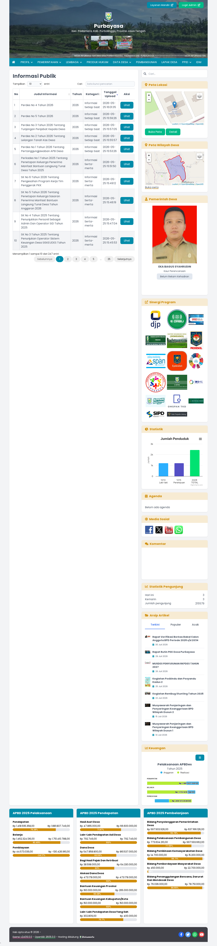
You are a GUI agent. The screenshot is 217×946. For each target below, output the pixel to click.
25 (109, 259)
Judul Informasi (45, 94)
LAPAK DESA (169, 62)
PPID (185, 62)
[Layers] (199, 96)
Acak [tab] (195, 625)
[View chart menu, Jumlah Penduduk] (200, 439)
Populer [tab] (176, 625)
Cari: (80, 84)
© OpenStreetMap (186, 123)
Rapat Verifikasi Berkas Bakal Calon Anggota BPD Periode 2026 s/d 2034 (175, 638)
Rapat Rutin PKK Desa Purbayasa (173, 652)
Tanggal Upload (110, 94)
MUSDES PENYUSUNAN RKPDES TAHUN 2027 (175, 665)
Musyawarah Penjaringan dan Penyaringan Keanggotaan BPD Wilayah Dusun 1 (172, 727)
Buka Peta (155, 132)
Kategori (92, 94)
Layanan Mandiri (160, 5)
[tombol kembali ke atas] (210, 939)
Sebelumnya (44, 259)
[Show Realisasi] (183, 772)
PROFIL (25, 62)
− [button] (149, 99)
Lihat (127, 105)
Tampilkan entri (31, 84)
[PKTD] (90, 42)
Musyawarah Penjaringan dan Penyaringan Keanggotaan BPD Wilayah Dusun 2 (172, 709)
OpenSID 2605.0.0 (45, 937)
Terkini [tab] (155, 625)
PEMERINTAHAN (48, 62)
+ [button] (149, 95)
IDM (198, 62)
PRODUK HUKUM (97, 62)
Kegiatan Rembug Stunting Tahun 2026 (177, 693)
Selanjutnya (124, 259)
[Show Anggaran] (166, 772)
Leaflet (175, 123)
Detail (173, 132)
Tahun (77, 94)
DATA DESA (121, 62)
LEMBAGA (72, 62)
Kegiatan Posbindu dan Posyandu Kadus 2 (174, 680)
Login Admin (189, 5)
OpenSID (199, 123)
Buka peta (152, 187)
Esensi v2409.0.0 (22, 937)
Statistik (156, 429)
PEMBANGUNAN (146, 62)
